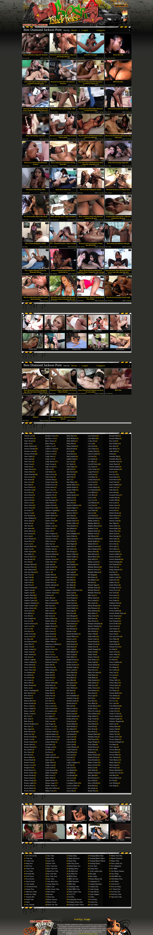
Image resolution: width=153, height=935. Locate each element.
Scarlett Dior (113, 497)
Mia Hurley (91, 577)
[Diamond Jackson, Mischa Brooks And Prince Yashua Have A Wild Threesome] (35, 107)
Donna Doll (49, 675)
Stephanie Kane (114, 603)
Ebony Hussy (73, 856)
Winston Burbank (114, 770)
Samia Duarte (113, 464)
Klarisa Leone (71, 708)
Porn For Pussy (116, 886)
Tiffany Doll (113, 680)
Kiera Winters (71, 688)
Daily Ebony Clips (53, 889)
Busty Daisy (49, 443)
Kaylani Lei (70, 631)
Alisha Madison (29, 518)
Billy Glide (27, 719)
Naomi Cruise (92, 639)
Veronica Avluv (114, 737)
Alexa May (27, 485)
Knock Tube (51, 863)
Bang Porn (98, 331)
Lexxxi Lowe (71, 788)
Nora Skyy (91, 701)
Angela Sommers (29, 587)
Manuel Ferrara (93, 546)
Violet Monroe (113, 760)
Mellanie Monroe (93, 567)
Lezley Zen (91, 441)
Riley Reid (91, 775)
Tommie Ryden (114, 693)
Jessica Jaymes (71, 539)
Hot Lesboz (93, 876)
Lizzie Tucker (92, 469)
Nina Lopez (91, 695)
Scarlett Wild (113, 500)
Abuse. (96, 934)
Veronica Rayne (114, 739)
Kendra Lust (70, 662)
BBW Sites (72, 884)
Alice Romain (28, 515)
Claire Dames (49, 569)
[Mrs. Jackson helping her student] (35, 241)
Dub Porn (120, 331)
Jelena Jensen (71, 510)
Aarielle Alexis (28, 438)
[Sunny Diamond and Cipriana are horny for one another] (90, 388)
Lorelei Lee (91, 485)
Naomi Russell (92, 641)
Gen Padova (49, 744)
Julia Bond (70, 580)
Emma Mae (49, 693)
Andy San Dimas (29, 572)
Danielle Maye (50, 621)
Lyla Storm (91, 515)
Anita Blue (27, 616)
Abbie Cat (27, 443)
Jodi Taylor (70, 549)
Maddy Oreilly (92, 521)
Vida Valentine (113, 757)
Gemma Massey (50, 742)
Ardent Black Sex (52, 884)
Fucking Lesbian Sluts (76, 902)
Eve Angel (48, 716)
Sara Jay (111, 472)
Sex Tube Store (52, 876)
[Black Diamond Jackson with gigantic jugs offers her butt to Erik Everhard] (35, 388)
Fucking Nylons (95, 863)
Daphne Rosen (49, 626)
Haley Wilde (49, 778)
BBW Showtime (74, 881)
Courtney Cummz (51, 590)
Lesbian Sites (94, 886)
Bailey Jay (27, 688)
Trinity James (113, 708)
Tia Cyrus (112, 675)
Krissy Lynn (70, 713)
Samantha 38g (113, 456)
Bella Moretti (28, 693)
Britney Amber (28, 773)
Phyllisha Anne (92, 737)
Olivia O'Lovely (93, 711)
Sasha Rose (112, 490)
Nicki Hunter (92, 659)
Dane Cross (49, 611)
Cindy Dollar (49, 562)
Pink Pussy (91, 739)
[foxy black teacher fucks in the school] (35, 214)
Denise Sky (49, 647)
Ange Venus (28, 575)
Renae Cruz (91, 767)
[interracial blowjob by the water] (118, 107)
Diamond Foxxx (50, 657)
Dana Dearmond (50, 603)
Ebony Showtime (74, 858)
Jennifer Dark (71, 521)
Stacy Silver (113, 598)
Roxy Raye (112, 446)
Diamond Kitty (50, 662)
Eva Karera (49, 713)
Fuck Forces (98, 349)
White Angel (113, 765)
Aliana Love (28, 513)
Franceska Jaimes (50, 731)
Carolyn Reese (49, 487)
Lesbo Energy (94, 889)
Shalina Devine (114, 513)
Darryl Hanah (49, 634)
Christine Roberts (50, 554)
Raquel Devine (92, 757)
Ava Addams (28, 672)
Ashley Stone (28, 652)
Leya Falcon (92, 436)
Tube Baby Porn (52, 881)
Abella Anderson (29, 446)
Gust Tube (50, 858)
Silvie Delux (113, 549)
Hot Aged (93, 874)
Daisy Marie (49, 598)
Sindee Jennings (114, 562)
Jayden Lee (70, 497)
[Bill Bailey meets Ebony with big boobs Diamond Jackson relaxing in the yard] (63, 295)
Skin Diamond (113, 564)
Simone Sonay (113, 557)
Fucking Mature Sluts (96, 856)
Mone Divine (92, 621)
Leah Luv (70, 760)
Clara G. (48, 572)
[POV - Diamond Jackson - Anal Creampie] (63, 241)
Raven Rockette (93, 760)
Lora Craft (91, 482)
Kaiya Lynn (70, 593)
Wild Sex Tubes (33, 840)
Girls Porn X (115, 884)
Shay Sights (113, 523)
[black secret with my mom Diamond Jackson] (35, 160)
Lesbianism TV (95, 881)
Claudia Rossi (49, 582)
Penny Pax (91, 721)
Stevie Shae (113, 608)
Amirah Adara (28, 557)
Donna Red (48, 677)
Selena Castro (113, 505)
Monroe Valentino (93, 626)
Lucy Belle (91, 492)
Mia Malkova (92, 580)
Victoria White (114, 755)
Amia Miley (28, 554)
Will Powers (113, 767)
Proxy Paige (92, 744)
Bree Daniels (28, 749)
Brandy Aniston (29, 742)
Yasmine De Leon (115, 773)
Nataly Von (91, 654)
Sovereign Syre (114, 587)
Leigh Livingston (72, 762)
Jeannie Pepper (71, 508)
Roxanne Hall (113, 436)
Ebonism (50, 894)
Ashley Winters (29, 654)
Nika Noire (91, 670)
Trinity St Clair (114, 713)
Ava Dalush (27, 675)
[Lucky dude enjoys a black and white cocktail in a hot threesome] (35, 80)
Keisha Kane (71, 641)
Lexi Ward (70, 780)
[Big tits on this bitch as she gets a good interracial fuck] (35, 295)
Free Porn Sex (115, 892)
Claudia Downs (50, 577)
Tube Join (55, 331)
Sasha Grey (112, 487)
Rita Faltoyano (92, 778)
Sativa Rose (113, 492)
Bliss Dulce (27, 726)
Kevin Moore (71, 672)
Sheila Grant (113, 533)
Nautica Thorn (92, 657)
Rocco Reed (91, 780)
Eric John (48, 701)
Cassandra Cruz (50, 492)
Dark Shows (51, 892)
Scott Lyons (113, 503)
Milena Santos (92, 598)
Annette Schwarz (29, 623)
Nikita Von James (93, 672)
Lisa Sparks (91, 459)
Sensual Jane (113, 508)
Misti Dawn (91, 618)
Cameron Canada (50, 449)
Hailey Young (49, 773)
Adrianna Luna (29, 451)
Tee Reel (112, 659)
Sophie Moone (113, 585)
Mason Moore (92, 557)
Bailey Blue (27, 683)
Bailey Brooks (28, 685)
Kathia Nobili (71, 608)
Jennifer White (71, 523)
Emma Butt (49, 690)
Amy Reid (27, 562)
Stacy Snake (113, 600)
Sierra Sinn (112, 544)
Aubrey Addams (29, 662)
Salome (111, 454)
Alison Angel (28, 521)
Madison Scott (92, 533)
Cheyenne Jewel (50, 539)
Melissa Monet (92, 564)
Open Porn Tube (116, 897)
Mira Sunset (92, 603)
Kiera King (70, 685)
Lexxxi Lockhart (72, 785)
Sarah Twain (113, 482)
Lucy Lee (91, 497)
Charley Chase (49, 521)
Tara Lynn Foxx (114, 636)
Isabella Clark (71, 459)
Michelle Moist (92, 590)
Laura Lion (70, 744)
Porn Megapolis (116, 866)
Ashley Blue (28, 644)
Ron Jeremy (91, 788)
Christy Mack (49, 557)
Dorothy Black (50, 683)
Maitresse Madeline (94, 539)
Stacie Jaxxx (113, 595)
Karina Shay (70, 600)
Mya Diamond (92, 629)
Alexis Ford (28, 500)
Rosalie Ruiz (92, 791)
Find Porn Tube (116, 894)
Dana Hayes (49, 605)
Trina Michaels (114, 706)
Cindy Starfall (49, 567)
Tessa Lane (112, 672)
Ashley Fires (28, 647)
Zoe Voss (112, 780)
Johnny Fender (71, 557)
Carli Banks (49, 472)
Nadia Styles (92, 636)
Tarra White (113, 639)
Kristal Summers (72, 716)
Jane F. (69, 479)
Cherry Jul (48, 531)
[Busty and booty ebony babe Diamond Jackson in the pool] (90, 214)
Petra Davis (91, 731)
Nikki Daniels (92, 680)
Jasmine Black (71, 485)
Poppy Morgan (92, 742)
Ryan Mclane (113, 449)
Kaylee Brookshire (72, 634)
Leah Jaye (70, 757)
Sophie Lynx (113, 582)
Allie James (27, 528)
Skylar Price (113, 567)
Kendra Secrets (71, 665)
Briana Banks (28, 757)
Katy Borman (71, 629)
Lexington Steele (72, 783)
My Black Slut (73, 871)
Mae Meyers (92, 536)
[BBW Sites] (118, 388)
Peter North (91, 729)
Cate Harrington (50, 500)
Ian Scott (69, 451)
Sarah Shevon (113, 479)
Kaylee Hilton (71, 636)
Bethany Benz (28, 701)
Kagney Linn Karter (73, 590)
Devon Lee (48, 654)
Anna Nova (27, 621)
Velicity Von (113, 734)
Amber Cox (27, 549)
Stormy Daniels (114, 611)
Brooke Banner (29, 788)
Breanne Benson (29, 747)
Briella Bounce (28, 770)
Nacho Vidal (92, 634)
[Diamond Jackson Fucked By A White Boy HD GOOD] (90, 241)
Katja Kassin (71, 623)
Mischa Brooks (92, 605)
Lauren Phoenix (72, 747)
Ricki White (92, 770)
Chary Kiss (48, 523)
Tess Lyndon (113, 670)
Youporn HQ (55, 840)
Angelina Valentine (30, 603)
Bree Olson (27, 752)
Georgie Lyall (49, 747)
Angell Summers (29, 605)
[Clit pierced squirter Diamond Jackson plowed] (63, 415)
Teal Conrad (113, 657)
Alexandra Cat (28, 490)
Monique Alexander (94, 623)
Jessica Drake (71, 536)
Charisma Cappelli (51, 510)
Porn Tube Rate (52, 866)
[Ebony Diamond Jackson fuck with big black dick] (63, 160)
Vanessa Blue (113, 726)
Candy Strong (49, 464)
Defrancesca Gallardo (52, 644)
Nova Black (91, 703)
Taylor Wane (113, 654)
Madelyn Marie (93, 523)
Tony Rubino (113, 695)
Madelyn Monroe (93, 526)
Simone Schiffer (114, 554)
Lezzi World (94, 904)
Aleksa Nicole (28, 469)
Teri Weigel (113, 667)
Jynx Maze (70, 585)
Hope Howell (71, 449)
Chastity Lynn (49, 526)
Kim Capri (70, 693)
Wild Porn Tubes (120, 821)
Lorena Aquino (92, 487)
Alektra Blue (28, 472)
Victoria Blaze (113, 749)
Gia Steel (48, 752)
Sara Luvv (112, 474)
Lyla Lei (90, 513)
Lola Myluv (91, 477)
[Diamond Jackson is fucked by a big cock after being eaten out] (63, 53)
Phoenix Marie (92, 734)
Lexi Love (70, 778)
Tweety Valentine (114, 716)
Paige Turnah (92, 719)
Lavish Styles (71, 749)
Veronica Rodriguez (115, 742)
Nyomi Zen (91, 708)
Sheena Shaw (113, 531)
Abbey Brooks (28, 441)
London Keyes (92, 479)
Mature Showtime (116, 858)
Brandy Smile (28, 744)
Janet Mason (70, 482)
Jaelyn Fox (70, 474)
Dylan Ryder (49, 685)
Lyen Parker (92, 510)
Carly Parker (49, 477)
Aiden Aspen (28, 459)
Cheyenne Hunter (50, 536)
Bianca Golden (28, 708)
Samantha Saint (114, 461)
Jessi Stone (70, 531)
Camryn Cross (49, 454)
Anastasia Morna (29, 564)
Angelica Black (29, 595)
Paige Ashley (92, 716)
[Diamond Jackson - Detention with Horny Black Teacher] (63, 388)
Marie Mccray (92, 554)
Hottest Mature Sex (96, 879)
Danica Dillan (49, 618)
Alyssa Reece (28, 541)
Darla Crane (49, 631)
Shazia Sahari (113, 526)
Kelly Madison (71, 652)
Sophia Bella (113, 575)
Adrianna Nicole (29, 454)
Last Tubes (54, 349)
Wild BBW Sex (116, 876)
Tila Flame (112, 690)
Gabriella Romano (51, 739)
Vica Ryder (112, 744)
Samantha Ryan (114, 459)
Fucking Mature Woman (97, 861)
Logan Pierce (92, 472)
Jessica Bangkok (72, 533)
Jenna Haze (70, 515)
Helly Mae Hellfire (51, 788)
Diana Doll (48, 665)
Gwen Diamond (50, 770)
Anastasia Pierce (29, 567)
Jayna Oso (70, 503)
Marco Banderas (93, 549)
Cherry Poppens (50, 533)
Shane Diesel (113, 515)
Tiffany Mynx (113, 683)
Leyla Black (92, 438)
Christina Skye (50, 551)
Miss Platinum (92, 608)
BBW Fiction (73, 876)
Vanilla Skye (113, 731)
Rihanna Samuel (93, 773)
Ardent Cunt (76, 331)
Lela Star (69, 765)
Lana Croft (70, 737)
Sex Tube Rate (52, 874)
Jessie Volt (70, 546)
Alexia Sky (27, 492)
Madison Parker (93, 531)
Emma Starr (49, 695)
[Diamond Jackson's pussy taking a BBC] (63, 107)
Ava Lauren (27, 680)
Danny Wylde (49, 623)
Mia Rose (91, 582)
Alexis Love (28, 503)
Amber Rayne (28, 551)
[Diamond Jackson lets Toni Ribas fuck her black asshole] (63, 134)
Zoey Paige (112, 785)
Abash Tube (76, 840)
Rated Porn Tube (52, 871)
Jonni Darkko (71, 564)
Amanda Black (28, 546)
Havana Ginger (50, 783)
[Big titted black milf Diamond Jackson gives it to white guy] (90, 134)
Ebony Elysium (52, 899)
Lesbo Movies (94, 892)
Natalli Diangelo (93, 649)
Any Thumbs (120, 840)
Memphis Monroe (93, 572)
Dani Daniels (49, 613)
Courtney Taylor (50, 593)
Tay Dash (112, 649)
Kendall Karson (71, 659)
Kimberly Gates (72, 698)
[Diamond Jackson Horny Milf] (35, 187)
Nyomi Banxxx (93, 706)
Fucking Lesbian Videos (76, 904)
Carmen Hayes (50, 482)
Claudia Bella (49, 575)
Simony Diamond (114, 559)
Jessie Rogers (71, 544)
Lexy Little (70, 791)
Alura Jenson (28, 533)
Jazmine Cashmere (72, 505)
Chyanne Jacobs (50, 559)
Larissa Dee (70, 742)
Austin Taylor (28, 670)
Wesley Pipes (113, 762)
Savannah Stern (114, 495)
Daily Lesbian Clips (75, 892)
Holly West (70, 443)
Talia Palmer (113, 629)
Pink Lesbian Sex (116, 863)
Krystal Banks (71, 724)
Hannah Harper (50, 780)
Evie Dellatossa (50, 719)
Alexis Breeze (28, 495)
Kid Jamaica (70, 683)
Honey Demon (71, 446)
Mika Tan (91, 595)
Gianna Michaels (50, 757)
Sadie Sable (113, 451)
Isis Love (69, 461)
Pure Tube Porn (52, 868)
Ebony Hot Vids (52, 904)
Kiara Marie (70, 677)
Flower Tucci (49, 726)
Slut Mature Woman (117, 871)
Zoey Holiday (113, 783)
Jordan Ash (70, 567)
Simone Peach (113, 551)
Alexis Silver (28, 505)
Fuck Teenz (93, 866)
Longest (85, 30)
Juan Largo (70, 572)
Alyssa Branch (28, 539)
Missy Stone (92, 616)
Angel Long (28, 580)
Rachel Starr (92, 749)
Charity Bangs (49, 513)
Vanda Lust (112, 724)
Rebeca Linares (93, 762)
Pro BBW (114, 868)
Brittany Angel (28, 783)
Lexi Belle (70, 773)
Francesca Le (49, 729)
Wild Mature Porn (117, 879)
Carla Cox (48, 469)
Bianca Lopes (28, 711)
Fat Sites (71, 897)
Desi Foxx (48, 652)
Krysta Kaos (70, 721)
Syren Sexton (113, 626)
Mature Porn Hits (116, 856)
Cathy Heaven (49, 503)
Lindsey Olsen (92, 451)
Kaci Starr (70, 587)
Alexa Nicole (28, 487)
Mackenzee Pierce (93, 518)
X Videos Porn (115, 889)
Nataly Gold (92, 652)
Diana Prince (49, 667)
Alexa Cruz (27, 482)
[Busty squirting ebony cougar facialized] (63, 214)
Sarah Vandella (114, 485)
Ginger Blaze (49, 762)
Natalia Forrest (92, 644)
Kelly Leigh (70, 649)
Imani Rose (70, 454)
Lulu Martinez (92, 503)
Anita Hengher (28, 618)
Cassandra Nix (49, 495)
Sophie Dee (112, 580)
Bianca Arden (28, 706)
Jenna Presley (71, 518)
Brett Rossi (27, 755)
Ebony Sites (72, 861)
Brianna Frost (28, 762)
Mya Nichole (92, 631)
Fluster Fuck (33, 349)
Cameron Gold (50, 451)
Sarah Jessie (113, 477)
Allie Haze (27, 526)
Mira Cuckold (92, 600)
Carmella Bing (50, 479)
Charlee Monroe (50, 515)
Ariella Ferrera (28, 634)
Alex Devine (28, 479)
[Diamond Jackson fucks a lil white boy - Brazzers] (63, 80)
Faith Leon (48, 721)
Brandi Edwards (29, 737)
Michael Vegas (92, 585)
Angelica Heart (29, 598)
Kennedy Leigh (71, 667)
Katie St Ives (71, 618)
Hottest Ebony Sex (74, 866)
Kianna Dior (70, 675)
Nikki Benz (91, 675)
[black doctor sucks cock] (63, 187)
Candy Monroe (50, 461)
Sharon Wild (113, 518)
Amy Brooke (28, 559)
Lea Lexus (70, 755)
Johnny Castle (71, 554)
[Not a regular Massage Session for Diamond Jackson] (35, 268)
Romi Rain (91, 785)
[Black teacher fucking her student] (90, 187)
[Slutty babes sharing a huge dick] (118, 160)
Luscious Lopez (93, 508)
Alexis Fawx (28, 497)
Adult (98, 840)
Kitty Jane (70, 706)
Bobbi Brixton (28, 731)
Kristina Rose (71, 719)
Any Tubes (50, 856)
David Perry (49, 636)
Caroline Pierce (50, 485)
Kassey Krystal (71, 605)
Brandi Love (28, 739)
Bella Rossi (27, 695)
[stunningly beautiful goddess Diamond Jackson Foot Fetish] (90, 107)
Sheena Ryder (113, 528)
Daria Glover (49, 629)
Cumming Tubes (74, 886)
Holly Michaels (71, 438)
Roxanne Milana (114, 438)
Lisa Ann (91, 456)
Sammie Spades (114, 467)
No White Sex (73, 874)
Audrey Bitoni (28, 665)
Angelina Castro (29, 600)
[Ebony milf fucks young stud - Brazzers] (35, 53)
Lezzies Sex (93, 902)
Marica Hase (92, 551)
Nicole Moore (92, 667)
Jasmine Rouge (71, 487)
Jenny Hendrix (71, 526)
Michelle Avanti (93, 587)
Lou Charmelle (92, 490)
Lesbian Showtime (96, 884)
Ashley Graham (29, 649)
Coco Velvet (49, 587)
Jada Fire (69, 469)
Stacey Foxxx (113, 590)
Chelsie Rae (49, 528)
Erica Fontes (49, 703)
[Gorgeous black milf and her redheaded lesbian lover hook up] (118, 214)
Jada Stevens (71, 472)
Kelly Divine (71, 644)
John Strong (70, 551)
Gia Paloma (49, 749)
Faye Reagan (49, 724)
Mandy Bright (92, 541)
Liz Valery (91, 461)
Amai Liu (27, 544)
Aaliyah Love (28, 436)
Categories (101, 30)
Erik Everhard (49, 708)
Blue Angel (27, 729)
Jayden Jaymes (71, 495)
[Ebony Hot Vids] (118, 53)
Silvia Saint (113, 546)
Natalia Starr (92, 647)
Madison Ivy (92, 528)
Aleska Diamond (29, 474)
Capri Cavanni (49, 467)
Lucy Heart (91, 495)
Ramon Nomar (92, 755)
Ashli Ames (27, 657)
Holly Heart (70, 436)
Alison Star (27, 523)
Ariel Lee (27, 629)
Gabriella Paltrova (51, 737)
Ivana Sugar (70, 467)
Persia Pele (91, 726)
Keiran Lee (70, 639)
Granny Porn (94, 868)
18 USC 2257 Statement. (86, 934)
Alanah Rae (27, 467)
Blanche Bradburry (30, 724)
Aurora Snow (28, 667)
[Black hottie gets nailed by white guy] (118, 241)
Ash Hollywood (29, 641)
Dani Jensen (49, 616)
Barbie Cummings (30, 690)
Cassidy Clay (49, 497)
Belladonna (27, 698)
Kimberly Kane (71, 701)
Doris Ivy (48, 680)
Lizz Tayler (91, 467)
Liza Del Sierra (93, 464)
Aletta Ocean (28, 477)
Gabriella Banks (50, 734)
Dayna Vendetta (50, 639)
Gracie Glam (49, 767)
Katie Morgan (71, 616)
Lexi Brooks (70, 775)
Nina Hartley (92, 690)
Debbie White (49, 641)
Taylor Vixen (113, 652)
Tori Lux (112, 701)
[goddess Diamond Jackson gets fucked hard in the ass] (63, 268)
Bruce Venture (49, 441)
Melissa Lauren (93, 562)
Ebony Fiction (51, 902)
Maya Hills (91, 559)
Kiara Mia (70, 680)
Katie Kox (70, 613)
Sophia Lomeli (114, 577)
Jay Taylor (70, 492)
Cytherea (48, 595)
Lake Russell (71, 734)
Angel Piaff (27, 582)
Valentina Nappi (114, 719)
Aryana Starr (28, 636)
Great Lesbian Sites (96, 871)
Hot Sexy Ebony (74, 863)
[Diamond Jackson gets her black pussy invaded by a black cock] (90, 80)
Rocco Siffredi (92, 783)
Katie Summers (71, 621)
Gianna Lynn (49, 755)
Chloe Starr (49, 544)
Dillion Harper (50, 670)
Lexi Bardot (70, 770)
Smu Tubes (50, 879)
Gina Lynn (48, 760)
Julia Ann (70, 577)
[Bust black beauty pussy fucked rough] (118, 295)
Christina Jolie (49, 549)
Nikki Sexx (91, 685)
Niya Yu (90, 698)
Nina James (91, 693)
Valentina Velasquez (115, 721)
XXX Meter (115, 881)
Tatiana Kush (113, 644)
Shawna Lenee (113, 521)
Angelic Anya (28, 590)
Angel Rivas (28, 585)
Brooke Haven (28, 791)
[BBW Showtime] (118, 80)
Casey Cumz (49, 490)
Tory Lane (112, 703)
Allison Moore (28, 531)
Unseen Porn (98, 821)
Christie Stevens (50, 546)
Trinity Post (113, 711)
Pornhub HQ (76, 349)
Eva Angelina (49, 711)
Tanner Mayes (113, 631)
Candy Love (49, 459)
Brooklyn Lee (49, 438)
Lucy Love (91, 500)
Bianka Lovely (28, 713)
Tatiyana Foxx (113, 647)
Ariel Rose (27, 631)
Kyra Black (70, 729)
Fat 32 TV (72, 894)
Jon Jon (69, 562)
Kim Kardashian (72, 695)
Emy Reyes (49, 698)
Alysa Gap (27, 536)
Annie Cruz (27, 626)
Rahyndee (91, 752)
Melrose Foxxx (92, 569)
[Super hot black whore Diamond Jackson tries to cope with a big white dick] (118, 268)
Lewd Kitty (93, 899)
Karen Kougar (71, 598)
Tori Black (112, 698)
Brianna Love (28, 765)
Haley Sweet (49, 775)
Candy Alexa (49, 456)
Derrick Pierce (50, 649)
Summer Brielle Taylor (116, 613)
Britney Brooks (29, 775)
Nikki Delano (92, 683)
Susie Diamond (114, 621)
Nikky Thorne (92, 688)
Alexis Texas (28, 508)
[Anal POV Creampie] (90, 53)
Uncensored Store (76, 821)
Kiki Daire (70, 690)
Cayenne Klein (50, 505)
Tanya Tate (112, 634)
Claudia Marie (49, 580)
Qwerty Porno (32, 821)
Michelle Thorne (93, 593)
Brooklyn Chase (50, 436)
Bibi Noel (27, 716)
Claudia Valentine (50, 585)
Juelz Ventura (71, 575)
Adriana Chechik (29, 449)
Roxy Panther (113, 443)
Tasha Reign (113, 641)
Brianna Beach (28, 760)
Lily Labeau (92, 449)
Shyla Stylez (113, 539)
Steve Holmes (113, 605)
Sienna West (113, 541)
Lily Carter (91, 446)
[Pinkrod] (35, 415)
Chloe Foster (49, 541)
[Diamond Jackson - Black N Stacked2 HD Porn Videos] (90, 295)
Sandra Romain (114, 469)
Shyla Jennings (114, 536)
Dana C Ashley (50, 600)
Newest (74, 30)
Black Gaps (50, 886)
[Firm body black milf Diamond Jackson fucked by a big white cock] (90, 160)
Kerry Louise (71, 670)
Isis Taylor (70, 464)
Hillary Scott (49, 791)
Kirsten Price (71, 703)
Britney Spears (28, 778)
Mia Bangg (91, 575)
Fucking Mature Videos (97, 858)
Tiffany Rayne (113, 685)
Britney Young (28, 780)
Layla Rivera (71, 752)
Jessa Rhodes (71, 528)
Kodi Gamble (71, 711)
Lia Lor (90, 443)
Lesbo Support (94, 894)
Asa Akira (27, 639)
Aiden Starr (27, 461)
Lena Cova (70, 767)
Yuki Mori (112, 775)
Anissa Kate (28, 611)
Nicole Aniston (92, 665)
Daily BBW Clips (74, 889)
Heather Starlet (50, 785)
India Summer (71, 456)
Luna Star (91, 505)
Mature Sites (115, 861)
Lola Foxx (91, 474)
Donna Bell (49, 672)
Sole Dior (112, 572)
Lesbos (92, 897)
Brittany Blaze (28, 785)
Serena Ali (112, 510)
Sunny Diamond (114, 616)
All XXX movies (32, 331)
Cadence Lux (49, 446)
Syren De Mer (113, 623)
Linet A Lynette (93, 454)
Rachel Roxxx (92, 747)
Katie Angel (70, 611)
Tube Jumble (55, 821)
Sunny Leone (113, 618)
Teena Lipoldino (114, 662)
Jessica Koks (70, 541)
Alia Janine (27, 510)
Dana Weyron (49, 608)
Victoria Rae (113, 752)
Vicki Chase (113, 747)
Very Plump (115, 874)
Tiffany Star (113, 688)
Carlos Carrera (50, 474)
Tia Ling (112, 677)
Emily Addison (50, 688)
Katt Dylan (70, 626)
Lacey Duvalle (71, 731)
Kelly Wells (70, 657)
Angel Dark (27, 577)
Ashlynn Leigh (28, 659)
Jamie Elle (70, 477)
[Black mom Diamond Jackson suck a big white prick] (118, 134)
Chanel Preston (50, 508)
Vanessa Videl (113, 729)
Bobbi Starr (27, 734)
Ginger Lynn (49, 765)
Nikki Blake (92, 677)
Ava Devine (27, 677)
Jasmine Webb (71, 490)
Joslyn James (71, 569)
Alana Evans (28, 464)
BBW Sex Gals (73, 879)
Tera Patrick (113, 665)
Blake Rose (27, 721)
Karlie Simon (71, 603)
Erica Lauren (49, 706)
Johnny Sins (70, 559)
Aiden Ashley (28, 456)
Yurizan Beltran (114, 778)
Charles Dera (49, 518)
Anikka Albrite (28, 608)
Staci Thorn (113, 593)
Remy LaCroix (92, 765)
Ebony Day (50, 897)
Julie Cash (70, 582)
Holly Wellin (71, 441)
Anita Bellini (28, 613)
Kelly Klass (70, 647)
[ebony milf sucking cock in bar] (35, 134)
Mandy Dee (91, 544)
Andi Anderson (29, 569)
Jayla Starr (70, 500)
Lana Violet (70, 739)
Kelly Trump (71, 654)
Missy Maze (91, 613)
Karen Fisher (71, 595)
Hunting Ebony (73, 868)
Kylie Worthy (71, 726)
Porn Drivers (120, 349)
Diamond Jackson (50, 659)
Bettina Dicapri (29, 703)
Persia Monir (92, 724)
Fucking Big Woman (75, 899)
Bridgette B (27, 767)
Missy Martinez (93, 611)
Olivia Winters (92, 713)
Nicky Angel (92, 662)
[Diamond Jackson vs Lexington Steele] (118, 187)
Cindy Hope (49, 564)
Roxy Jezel (112, 441)
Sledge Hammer (114, 569)
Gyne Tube (50, 861)
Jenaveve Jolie (71, 513)
